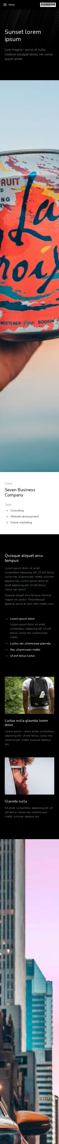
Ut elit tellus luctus (22, 656)
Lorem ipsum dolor (22, 619)
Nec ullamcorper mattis (25, 649)
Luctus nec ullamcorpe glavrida (30, 643)
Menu (11, 4)
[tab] (29, 619)
